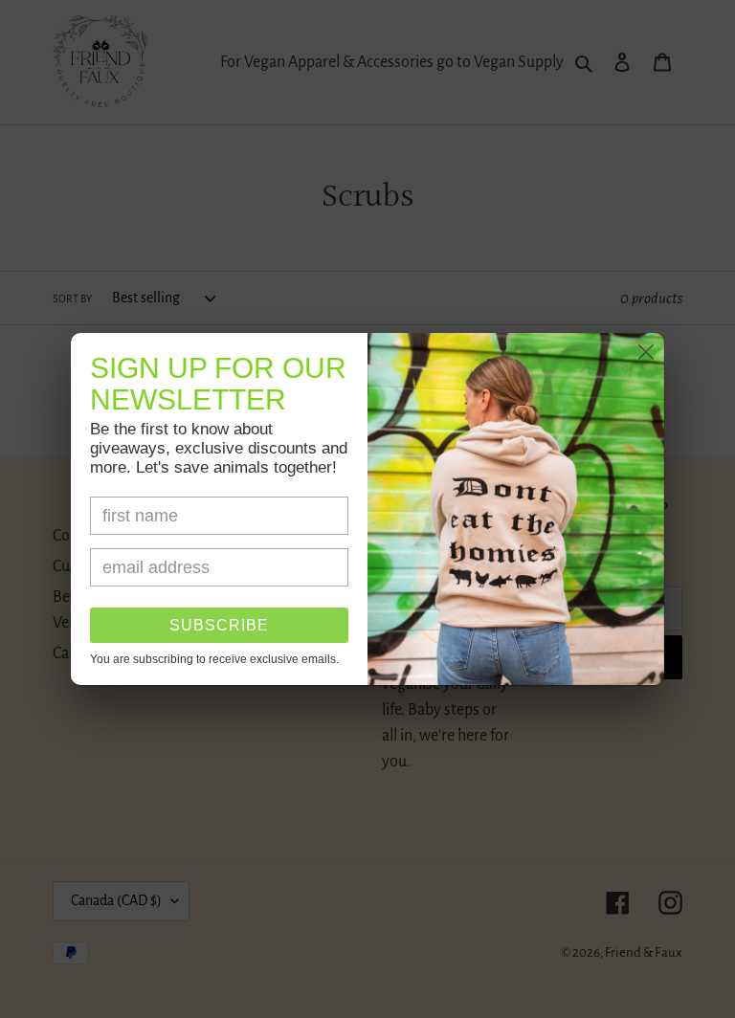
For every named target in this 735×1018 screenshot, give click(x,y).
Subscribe (219, 625)
